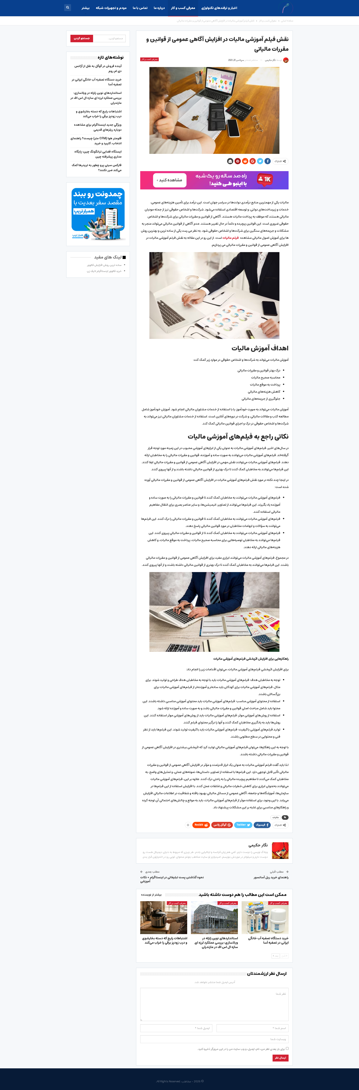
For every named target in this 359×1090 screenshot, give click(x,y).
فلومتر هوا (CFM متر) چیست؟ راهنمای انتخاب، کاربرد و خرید (96, 141)
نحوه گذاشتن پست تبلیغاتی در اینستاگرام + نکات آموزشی (172, 879)
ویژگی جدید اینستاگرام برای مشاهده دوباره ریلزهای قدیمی (98, 127)
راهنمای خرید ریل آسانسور (271, 877)
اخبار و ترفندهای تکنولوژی (219, 8)
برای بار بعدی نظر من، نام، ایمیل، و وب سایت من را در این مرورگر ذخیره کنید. (241, 1049)
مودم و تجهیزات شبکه (111, 8)
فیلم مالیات (231, 238)
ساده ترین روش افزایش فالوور (104, 265)
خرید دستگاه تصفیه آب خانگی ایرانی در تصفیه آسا (97, 82)
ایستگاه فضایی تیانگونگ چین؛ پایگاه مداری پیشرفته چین (98, 154)
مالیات (275, 817)
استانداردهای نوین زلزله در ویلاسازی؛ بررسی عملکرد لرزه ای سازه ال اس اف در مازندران (96, 98)
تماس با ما (140, 8)
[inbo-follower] (214, 180)
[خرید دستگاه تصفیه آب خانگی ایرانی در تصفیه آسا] (265, 917)
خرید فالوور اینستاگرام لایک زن (104, 271)
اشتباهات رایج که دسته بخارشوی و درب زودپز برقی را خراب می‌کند (99, 114)
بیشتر (86, 8)
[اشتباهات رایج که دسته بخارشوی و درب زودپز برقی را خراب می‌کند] (163, 917)
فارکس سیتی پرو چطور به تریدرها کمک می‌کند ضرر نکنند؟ (97, 168)
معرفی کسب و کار (183, 8)
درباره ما (159, 8)
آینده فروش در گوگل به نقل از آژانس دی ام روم (98, 69)
